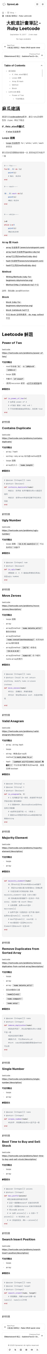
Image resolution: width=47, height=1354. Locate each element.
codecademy (16, 117)
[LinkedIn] (21, 1350)
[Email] (32, 1350)
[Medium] (26, 1350)
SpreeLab (12, 4)
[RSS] (37, 1350)
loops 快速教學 (13, 143)
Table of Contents (14, 65)
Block (14, 88)
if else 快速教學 (13, 131)
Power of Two (18, 95)
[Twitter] (15, 1350)
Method (15, 85)
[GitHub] (10, 1350)
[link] (17, 16)
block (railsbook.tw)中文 (17, 310)
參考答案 (6, 422)
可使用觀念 (20, 99)
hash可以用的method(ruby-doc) (21, 265)
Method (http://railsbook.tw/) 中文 (22, 285)
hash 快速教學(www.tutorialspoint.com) (24, 261)
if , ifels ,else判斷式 (20, 74)
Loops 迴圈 (16, 78)
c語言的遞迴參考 (34, 383)
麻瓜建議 (12, 71)
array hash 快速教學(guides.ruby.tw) (23, 252)
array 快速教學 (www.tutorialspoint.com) (25, 247)
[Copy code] (43, 164)
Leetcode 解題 (14, 92)
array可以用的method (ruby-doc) (21, 256)
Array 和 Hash (17, 81)
